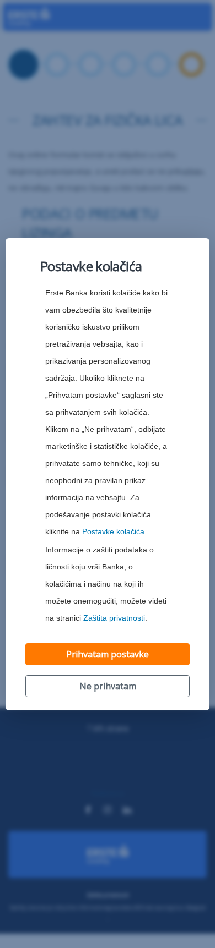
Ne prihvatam (107, 686)
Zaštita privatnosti (114, 618)
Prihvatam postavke (107, 654)
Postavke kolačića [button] (113, 532)
